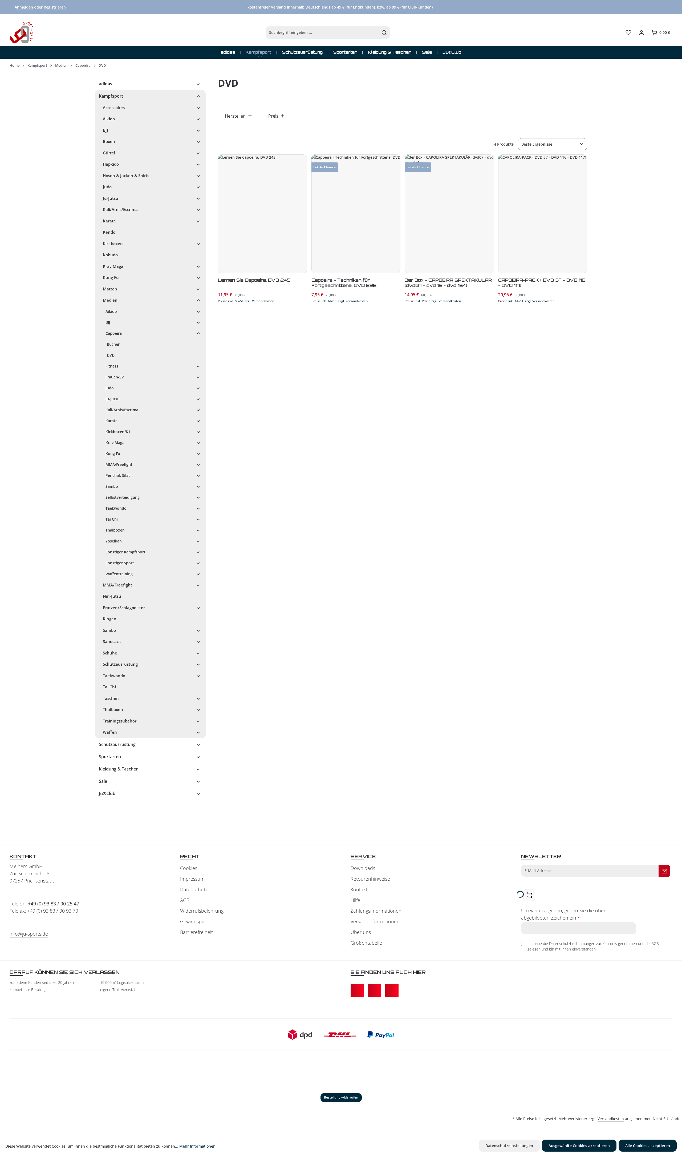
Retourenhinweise (370, 879)
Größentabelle (366, 943)
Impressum (192, 879)
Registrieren (55, 7)
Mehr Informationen (197, 1146)
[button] (198, 84)
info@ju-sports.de (29, 934)
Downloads (363, 868)
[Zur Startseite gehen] (21, 32)
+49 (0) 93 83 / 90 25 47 (53, 903)
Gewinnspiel (193, 921)
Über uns (361, 932)
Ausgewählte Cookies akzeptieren (579, 1145)
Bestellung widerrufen (341, 1097)
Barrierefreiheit (196, 932)
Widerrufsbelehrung (202, 911)
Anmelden (24, 7)
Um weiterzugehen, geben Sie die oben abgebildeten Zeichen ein (564, 914)
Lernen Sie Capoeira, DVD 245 (254, 280)
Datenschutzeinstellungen (509, 1145)
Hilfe (355, 900)
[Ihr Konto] (641, 33)
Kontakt (359, 889)
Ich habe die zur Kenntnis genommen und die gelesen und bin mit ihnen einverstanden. (593, 946)
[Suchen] (384, 32)
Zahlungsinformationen (376, 911)
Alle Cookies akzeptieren (647, 1145)
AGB (184, 900)
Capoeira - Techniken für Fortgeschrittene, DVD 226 (343, 282)
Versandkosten (611, 1118)
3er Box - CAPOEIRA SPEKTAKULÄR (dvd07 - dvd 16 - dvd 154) (448, 282)
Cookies (188, 868)
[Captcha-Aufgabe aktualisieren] (529, 895)
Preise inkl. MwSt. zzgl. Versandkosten (246, 301)
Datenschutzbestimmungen (572, 943)
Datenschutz (194, 889)
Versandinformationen (375, 921)
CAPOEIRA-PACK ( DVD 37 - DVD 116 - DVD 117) (541, 282)
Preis (273, 116)
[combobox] (322, 32)
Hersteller (235, 116)
